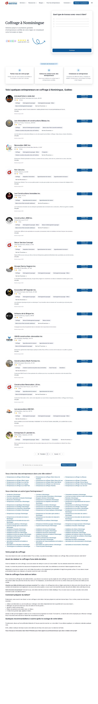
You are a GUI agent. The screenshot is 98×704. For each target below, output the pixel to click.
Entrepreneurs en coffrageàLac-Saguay (17, 484)
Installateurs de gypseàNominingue (16, 531)
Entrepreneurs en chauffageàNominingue (18, 506)
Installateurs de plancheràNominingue (75, 532)
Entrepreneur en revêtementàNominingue (47, 499)
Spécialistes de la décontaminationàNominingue (78, 541)
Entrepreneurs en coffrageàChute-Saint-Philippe (78, 484)
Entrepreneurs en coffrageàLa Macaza (75, 477)
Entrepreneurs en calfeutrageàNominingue (77, 505)
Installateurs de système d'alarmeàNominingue (78, 534)
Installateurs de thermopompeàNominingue (18, 536)
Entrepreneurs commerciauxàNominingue (18, 501)
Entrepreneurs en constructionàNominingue (18, 508)
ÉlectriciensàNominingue (14, 499)
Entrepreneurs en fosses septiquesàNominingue (49, 510)
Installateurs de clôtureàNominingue (75, 529)
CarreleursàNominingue (42, 494)
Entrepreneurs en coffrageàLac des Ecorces (48, 484)
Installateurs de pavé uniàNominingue (17, 532)
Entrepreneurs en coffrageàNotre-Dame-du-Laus (49, 480)
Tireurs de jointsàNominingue (44, 546)
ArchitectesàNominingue (13, 494)
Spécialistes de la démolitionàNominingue (18, 544)
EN (92, 3)
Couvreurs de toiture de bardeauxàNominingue (49, 496)
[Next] (62, 454)
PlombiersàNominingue (13, 539)
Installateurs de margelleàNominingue (46, 531)
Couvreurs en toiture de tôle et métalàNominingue (78, 496)
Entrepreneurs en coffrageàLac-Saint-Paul (18, 485)
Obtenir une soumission (84, 96)
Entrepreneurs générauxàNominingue (17, 524)
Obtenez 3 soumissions (81, 3)
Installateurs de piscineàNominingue (46, 532)
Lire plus (16, 111)
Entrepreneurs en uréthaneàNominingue (47, 520)
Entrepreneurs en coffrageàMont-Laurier (18, 480)
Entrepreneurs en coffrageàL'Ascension (76, 480)
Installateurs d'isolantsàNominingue (16, 529)
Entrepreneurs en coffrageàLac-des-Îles (18, 482)
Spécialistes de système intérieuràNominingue (48, 544)
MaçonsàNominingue (42, 536)
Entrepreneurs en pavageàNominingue (17, 513)
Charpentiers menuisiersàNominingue (75, 494)
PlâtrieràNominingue (71, 537)
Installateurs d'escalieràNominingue (75, 525)
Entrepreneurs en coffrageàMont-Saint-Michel (48, 482)
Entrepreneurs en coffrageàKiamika (45, 485)
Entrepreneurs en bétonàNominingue (46, 505)
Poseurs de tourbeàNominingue (44, 539)
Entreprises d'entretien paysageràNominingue (48, 524)
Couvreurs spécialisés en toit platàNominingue (19, 498)
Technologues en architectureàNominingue (18, 546)
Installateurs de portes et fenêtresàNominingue (48, 534)
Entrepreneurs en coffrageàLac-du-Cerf (76, 485)
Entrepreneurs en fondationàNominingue (18, 510)
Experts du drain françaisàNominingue (46, 525)
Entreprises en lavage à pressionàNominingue (77, 524)
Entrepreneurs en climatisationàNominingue (48, 506)
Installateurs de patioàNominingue (74, 531)
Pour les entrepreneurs (53, 3)
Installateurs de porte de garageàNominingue (19, 534)
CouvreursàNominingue (13, 496)
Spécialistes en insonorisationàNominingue (77, 544)
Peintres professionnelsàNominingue (46, 537)
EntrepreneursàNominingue (72, 499)
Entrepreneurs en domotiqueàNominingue (47, 508)
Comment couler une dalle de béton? (15, 591)
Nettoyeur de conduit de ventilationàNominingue (78, 536)
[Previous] (35, 454)
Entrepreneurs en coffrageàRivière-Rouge (18, 477)
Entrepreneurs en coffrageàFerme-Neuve (76, 482)
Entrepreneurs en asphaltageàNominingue (18, 505)
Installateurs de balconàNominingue (45, 529)
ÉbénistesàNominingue (71, 498)
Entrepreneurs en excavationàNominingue (76, 508)
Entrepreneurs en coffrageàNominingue (76, 506)
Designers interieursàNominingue (45, 498)
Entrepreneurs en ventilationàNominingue (76, 520)
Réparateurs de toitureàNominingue (75, 539)
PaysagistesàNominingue (14, 537)
